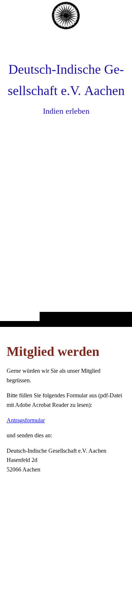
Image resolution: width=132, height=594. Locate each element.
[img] (66, 178)
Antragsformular (26, 420)
